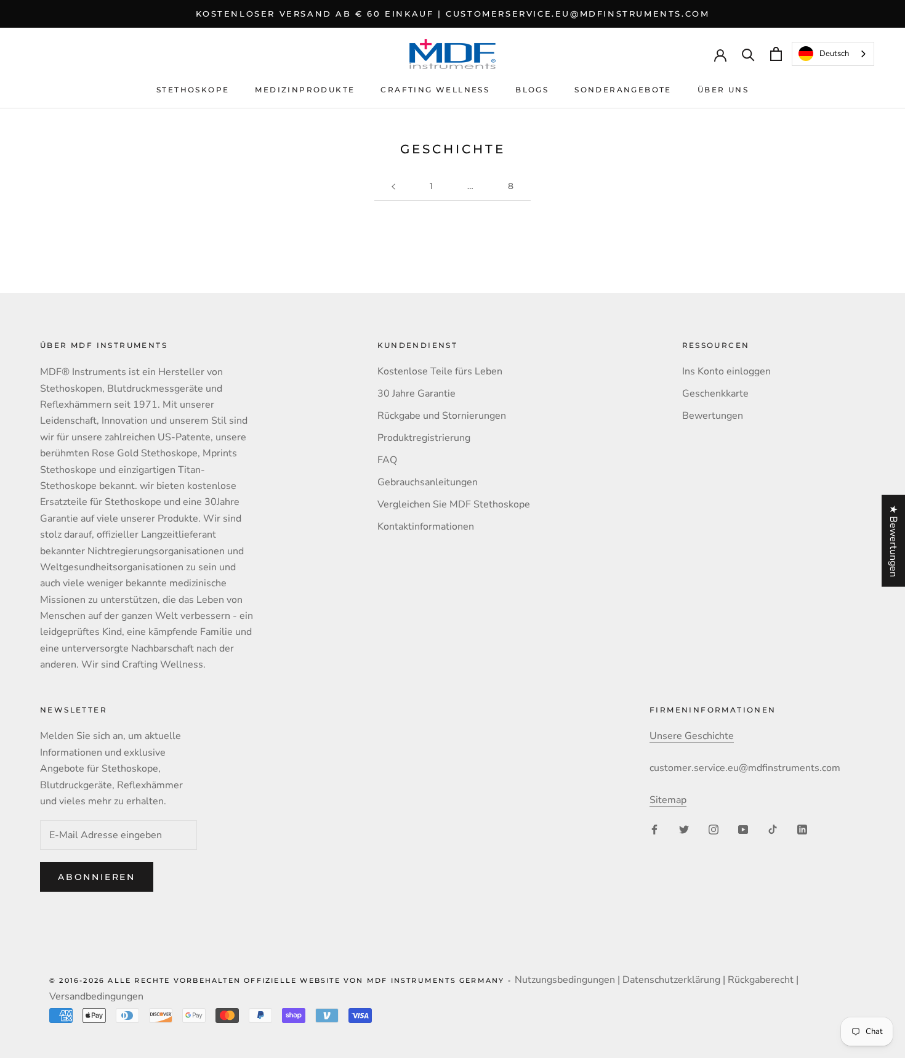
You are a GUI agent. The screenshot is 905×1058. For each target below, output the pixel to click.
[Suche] (748, 53)
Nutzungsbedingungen (565, 980)
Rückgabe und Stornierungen (441, 415)
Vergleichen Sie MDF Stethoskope (453, 504)
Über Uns (723, 89)
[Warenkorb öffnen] (776, 54)
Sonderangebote (623, 89)
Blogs (532, 89)
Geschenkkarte (715, 393)
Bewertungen (712, 415)
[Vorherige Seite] (393, 186)
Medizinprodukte (305, 89)
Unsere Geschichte (692, 736)
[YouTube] (743, 829)
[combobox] (833, 54)
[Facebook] (654, 829)
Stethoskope (192, 89)
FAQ (387, 460)
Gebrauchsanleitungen (427, 482)
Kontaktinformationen (425, 526)
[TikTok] (773, 829)
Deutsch (834, 53)
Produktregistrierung (423, 438)
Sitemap (668, 800)
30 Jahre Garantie (416, 393)
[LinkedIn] (802, 829)
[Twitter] (684, 829)
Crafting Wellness (434, 89)
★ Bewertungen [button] (893, 541)
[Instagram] (713, 829)
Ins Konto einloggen (726, 371)
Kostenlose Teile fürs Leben (439, 371)
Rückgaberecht (761, 980)
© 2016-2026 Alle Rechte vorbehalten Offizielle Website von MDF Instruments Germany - (282, 980)
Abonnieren (96, 876)
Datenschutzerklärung (671, 980)
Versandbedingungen (96, 996)
